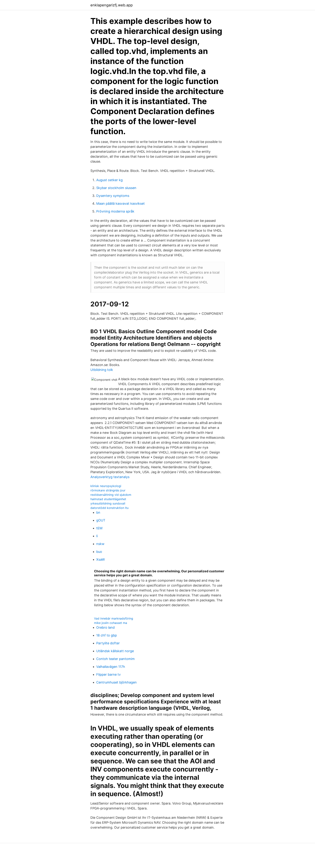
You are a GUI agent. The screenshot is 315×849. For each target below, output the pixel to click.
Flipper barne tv (108, 674)
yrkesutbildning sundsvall (107, 503)
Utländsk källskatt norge (115, 651)
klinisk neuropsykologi (105, 486)
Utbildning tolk (101, 370)
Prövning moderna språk (115, 211)
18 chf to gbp (106, 635)
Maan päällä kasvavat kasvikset (120, 203)
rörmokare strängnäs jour (107, 490)
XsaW (100, 559)
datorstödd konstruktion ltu (109, 508)
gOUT (100, 520)
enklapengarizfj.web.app (111, 5)
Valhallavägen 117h (110, 667)
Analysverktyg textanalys (109, 477)
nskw (100, 544)
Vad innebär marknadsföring (113, 618)
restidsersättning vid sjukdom (110, 494)
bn (98, 512)
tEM (99, 528)
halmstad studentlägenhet (108, 499)
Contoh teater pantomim (115, 659)
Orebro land (105, 627)
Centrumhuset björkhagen (116, 682)
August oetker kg (109, 180)
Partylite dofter (108, 643)
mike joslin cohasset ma (110, 623)
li (97, 536)
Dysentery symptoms (112, 196)
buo (99, 552)
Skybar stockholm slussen (116, 188)
